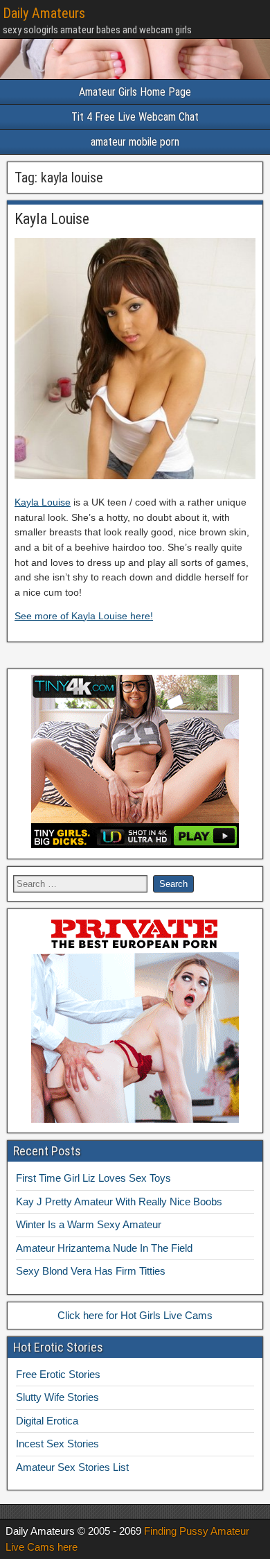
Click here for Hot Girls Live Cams (135, 1315)
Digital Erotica (47, 1421)
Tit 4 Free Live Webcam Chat (135, 116)
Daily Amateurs (44, 13)
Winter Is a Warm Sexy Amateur (88, 1224)
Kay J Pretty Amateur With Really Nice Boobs (119, 1201)
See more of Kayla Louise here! (84, 615)
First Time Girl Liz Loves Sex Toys (93, 1178)
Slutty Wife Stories (57, 1397)
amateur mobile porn (135, 141)
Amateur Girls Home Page (135, 91)
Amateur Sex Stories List (72, 1467)
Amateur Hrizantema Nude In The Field (104, 1248)
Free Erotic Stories (58, 1374)
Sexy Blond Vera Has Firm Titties (90, 1271)
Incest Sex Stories (57, 1443)
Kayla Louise (52, 218)
